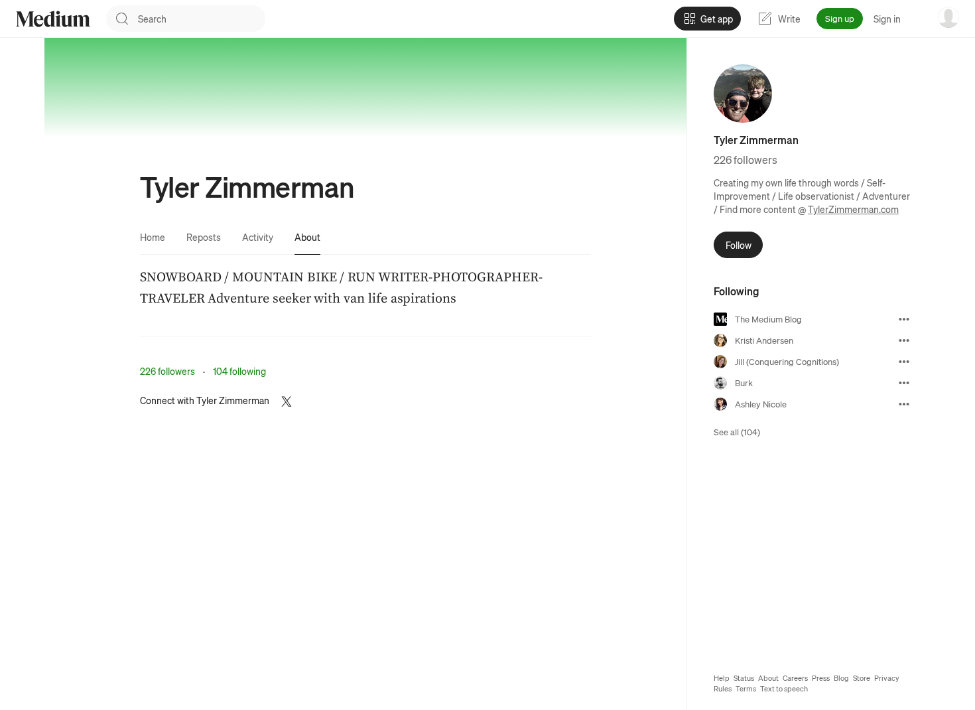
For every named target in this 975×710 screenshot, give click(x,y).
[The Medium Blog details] (904, 319)
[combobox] (201, 18)
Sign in (887, 19)
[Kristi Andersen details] (904, 340)
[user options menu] (948, 17)
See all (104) (737, 431)
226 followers (167, 371)
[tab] (152, 237)
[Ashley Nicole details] (904, 404)
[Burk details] (904, 382)
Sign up (839, 18)
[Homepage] (53, 19)
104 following (239, 371)
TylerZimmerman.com (853, 209)
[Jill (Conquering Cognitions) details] (904, 361)
